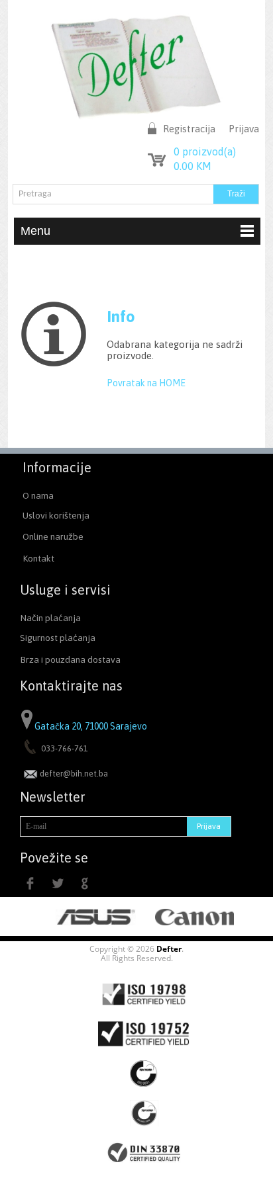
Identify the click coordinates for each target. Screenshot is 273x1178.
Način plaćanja (50, 617)
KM (192, 166)
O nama (38, 495)
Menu (35, 230)
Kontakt (38, 558)
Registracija (189, 128)
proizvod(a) (205, 151)
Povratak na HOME (146, 383)
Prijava (244, 128)
